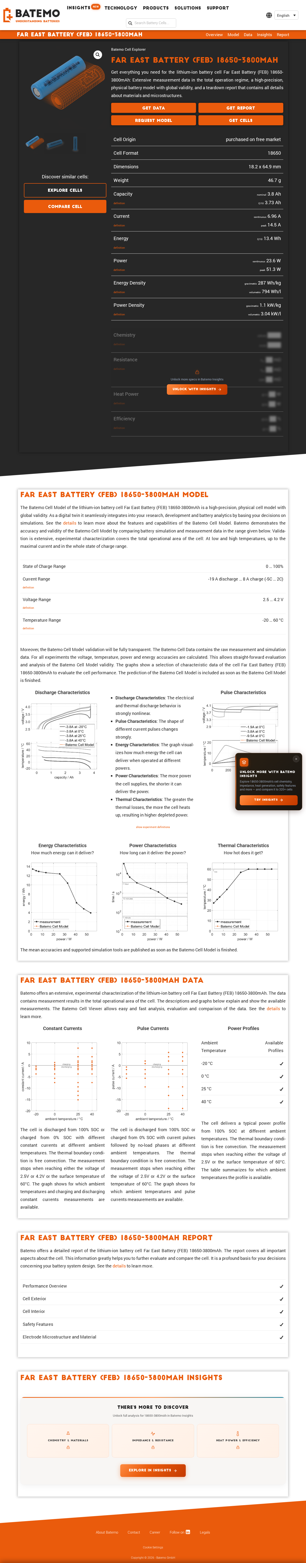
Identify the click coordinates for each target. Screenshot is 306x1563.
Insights (82, 7)
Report (283, 34)
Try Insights (266, 800)
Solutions (188, 8)
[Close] (296, 759)
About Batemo (107, 1532)
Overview (214, 34)
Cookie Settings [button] (153, 1547)
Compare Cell (65, 207)
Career (155, 1532)
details (69, 523)
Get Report (240, 108)
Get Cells (240, 121)
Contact (134, 1532)
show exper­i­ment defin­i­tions (153, 827)
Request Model (153, 121)
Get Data (153, 108)
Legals (205, 1532)
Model (233, 34)
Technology (120, 8)
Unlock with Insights (194, 389)
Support (218, 8)
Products (156, 8)
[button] (286, 15)
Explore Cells (65, 191)
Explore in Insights (150, 1470)
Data (248, 34)
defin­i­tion (119, 203)
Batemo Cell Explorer (128, 49)
